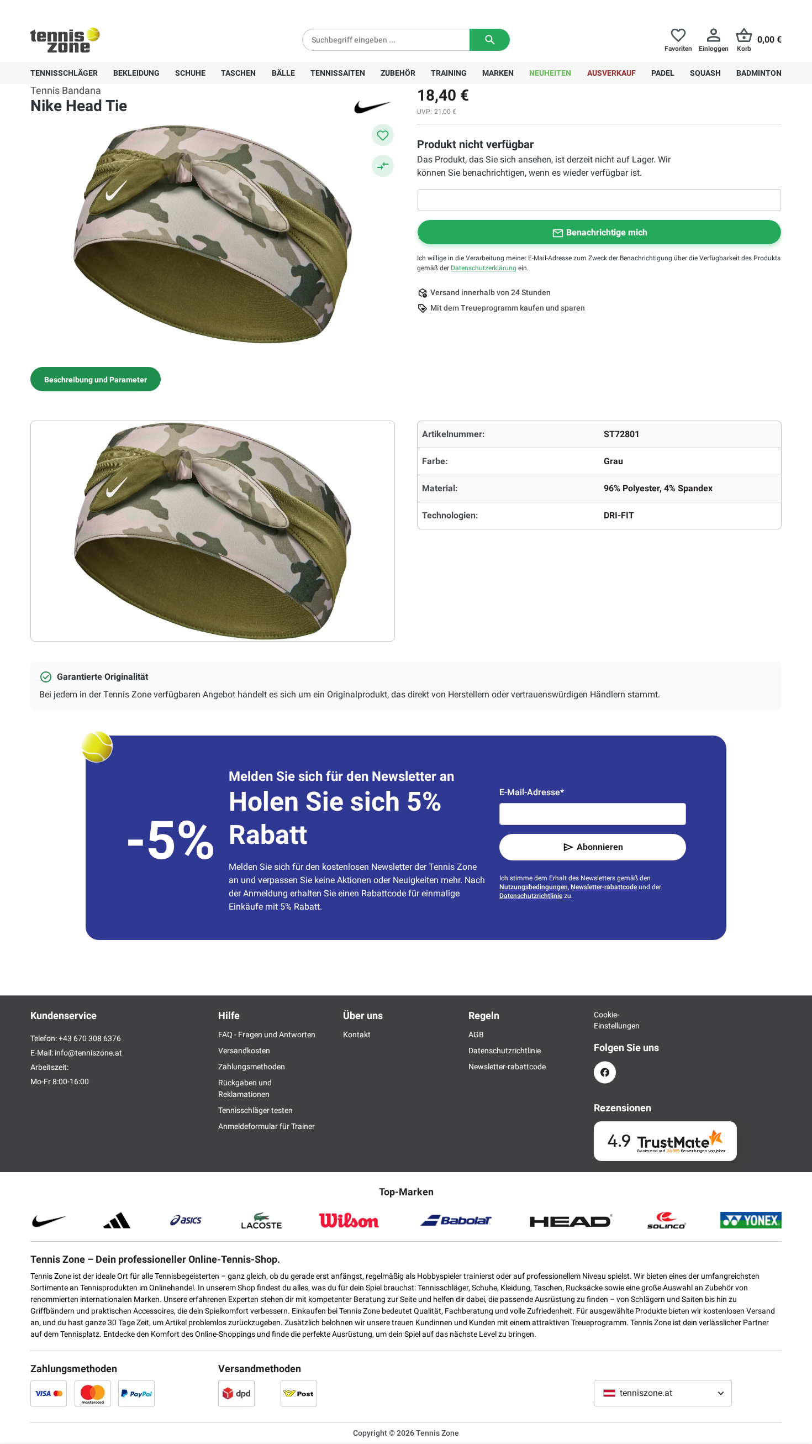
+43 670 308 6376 (99, 8)
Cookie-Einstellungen (605, 1020)
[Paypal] (136, 1393)
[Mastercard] (93, 1393)
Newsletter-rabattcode (604, 887)
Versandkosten (244, 1050)
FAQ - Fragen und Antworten (266, 1034)
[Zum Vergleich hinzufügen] (383, 166)
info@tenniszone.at (88, 1052)
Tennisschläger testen (255, 1110)
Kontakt (357, 1034)
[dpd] (236, 1393)
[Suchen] (490, 40)
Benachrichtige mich (606, 232)
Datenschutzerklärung (483, 268)
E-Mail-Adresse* (531, 792)
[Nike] (373, 106)
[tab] (95, 379)
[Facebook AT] (605, 1072)
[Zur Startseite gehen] (65, 39)
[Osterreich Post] (299, 1393)
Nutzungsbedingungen (533, 887)
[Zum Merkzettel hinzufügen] (383, 135)
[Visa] (48, 1393)
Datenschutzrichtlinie (530, 896)
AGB (476, 1034)
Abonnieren (600, 847)
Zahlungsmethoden (251, 1066)
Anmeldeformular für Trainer (266, 1126)
